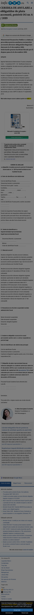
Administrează (9, 613)
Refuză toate (25, 613)
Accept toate (17, 610)
